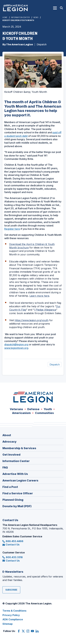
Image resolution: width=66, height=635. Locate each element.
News (35, 17)
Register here (12, 228)
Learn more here (39, 295)
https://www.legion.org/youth (32, 320)
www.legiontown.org (16, 347)
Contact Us (12, 544)
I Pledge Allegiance (45, 309)
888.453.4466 (14, 541)
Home (4, 17)
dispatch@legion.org (16, 344)
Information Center (20, 17)
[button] (55, 8)
